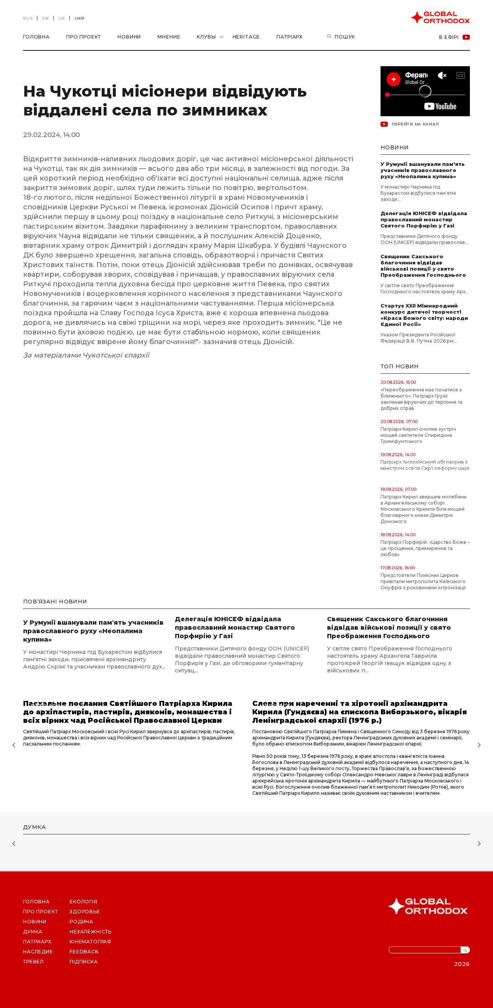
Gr (62, 18)
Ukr (80, 18)
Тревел (33, 962)
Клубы (206, 37)
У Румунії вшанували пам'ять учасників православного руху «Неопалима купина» (423, 170)
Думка (32, 931)
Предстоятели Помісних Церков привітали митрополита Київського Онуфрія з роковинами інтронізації (423, 581)
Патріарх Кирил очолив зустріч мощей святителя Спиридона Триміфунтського (418, 435)
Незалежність (91, 931)
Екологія (83, 901)
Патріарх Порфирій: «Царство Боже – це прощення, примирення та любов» (425, 548)
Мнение (169, 37)
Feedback (84, 952)
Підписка (84, 962)
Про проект (83, 37)
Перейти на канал (415, 124)
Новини (129, 37)
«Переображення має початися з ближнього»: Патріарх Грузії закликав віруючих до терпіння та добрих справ (422, 399)
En (45, 18)
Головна (36, 37)
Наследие (38, 952)
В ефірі (449, 37)
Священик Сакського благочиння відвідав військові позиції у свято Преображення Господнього (423, 265)
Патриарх (37, 941)
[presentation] (12, 746)
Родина (81, 921)
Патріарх (290, 37)
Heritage (246, 37)
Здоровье (85, 911)
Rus (28, 18)
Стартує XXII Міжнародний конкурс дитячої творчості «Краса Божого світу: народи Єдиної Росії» (424, 315)
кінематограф (91, 941)
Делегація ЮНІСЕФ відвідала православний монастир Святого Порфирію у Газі (424, 219)
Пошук (345, 37)
